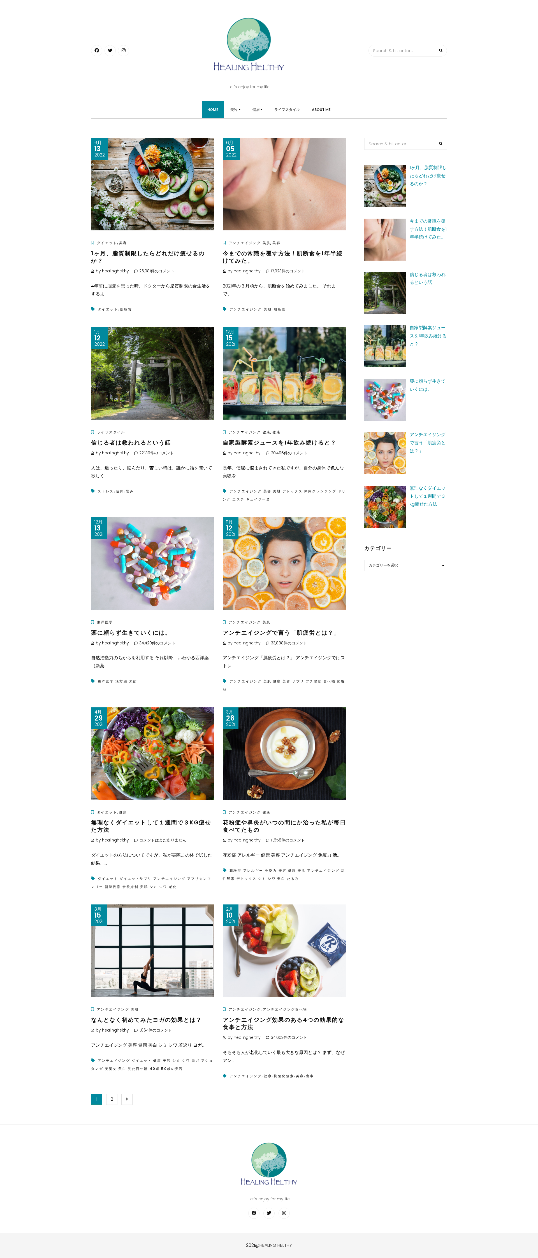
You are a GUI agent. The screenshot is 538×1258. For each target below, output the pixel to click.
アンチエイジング (245, 309)
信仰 (120, 491)
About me (321, 109)
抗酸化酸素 (284, 1076)
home (212, 109)
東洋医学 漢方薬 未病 (117, 681)
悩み (130, 491)
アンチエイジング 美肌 (249, 242)
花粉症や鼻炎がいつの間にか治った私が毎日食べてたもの (284, 826)
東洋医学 (105, 622)
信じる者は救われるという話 (131, 442)
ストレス (106, 491)
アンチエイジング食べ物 (285, 1009)
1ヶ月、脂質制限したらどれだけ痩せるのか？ (148, 257)
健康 (256, 109)
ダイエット (107, 242)
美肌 (268, 309)
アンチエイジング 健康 (249, 432)
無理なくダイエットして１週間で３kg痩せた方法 (151, 826)
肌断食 (280, 309)
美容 (234, 109)
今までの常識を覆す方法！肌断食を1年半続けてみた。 (283, 257)
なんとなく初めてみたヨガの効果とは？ (146, 1020)
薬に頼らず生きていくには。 (131, 633)
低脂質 (126, 309)
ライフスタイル (287, 109)
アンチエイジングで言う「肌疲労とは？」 (281, 633)
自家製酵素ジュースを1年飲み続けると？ (280, 442)
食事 (310, 1076)
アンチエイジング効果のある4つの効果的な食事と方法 (283, 1023)
